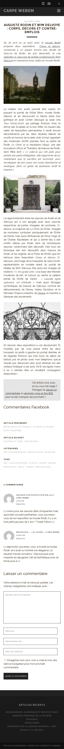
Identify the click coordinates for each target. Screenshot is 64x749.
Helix (21, 467)
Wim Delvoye (43, 467)
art (6, 463)
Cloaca (41, 293)
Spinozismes (32, 723)
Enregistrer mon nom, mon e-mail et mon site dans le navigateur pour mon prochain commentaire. (30, 664)
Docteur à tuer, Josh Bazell (21, 441)
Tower (30, 467)
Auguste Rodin (18, 463)
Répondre (20, 504)
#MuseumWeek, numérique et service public (32, 712)
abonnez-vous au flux (38, 393)
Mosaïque (32, 719)
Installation (35, 452)
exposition (10, 467)
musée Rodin (52, 42)
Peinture (50, 452)
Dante (43, 463)
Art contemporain (15, 452)
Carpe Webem (19, 10)
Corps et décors (49, 46)
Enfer (52, 463)
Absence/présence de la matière (31, 716)
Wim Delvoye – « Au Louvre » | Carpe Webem (38, 532)
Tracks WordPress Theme (19, 746)
